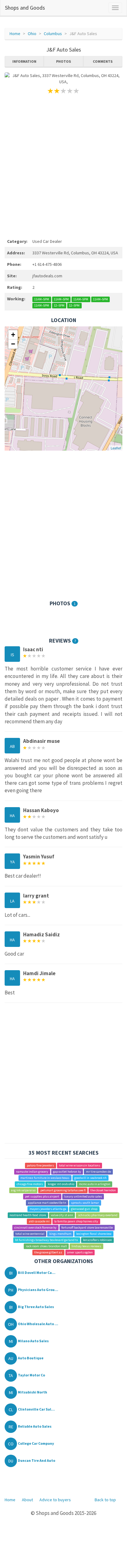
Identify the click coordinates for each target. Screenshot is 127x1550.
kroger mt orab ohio (61, 1184)
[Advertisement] (63, 165)
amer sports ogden (80, 1252)
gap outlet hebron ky (67, 1172)
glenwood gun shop (84, 1209)
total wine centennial (29, 1234)
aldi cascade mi (39, 1221)
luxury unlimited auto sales (83, 1196)
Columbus (53, 33)
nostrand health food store (28, 1215)
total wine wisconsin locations (79, 1165)
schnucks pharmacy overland (97, 1215)
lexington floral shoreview (94, 1234)
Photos (63, 61)
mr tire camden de (98, 1172)
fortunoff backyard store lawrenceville (87, 1227)
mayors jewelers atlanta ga (48, 1209)
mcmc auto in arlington (94, 1184)
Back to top (105, 1499)
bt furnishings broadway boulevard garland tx (46, 1240)
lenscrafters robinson (97, 1240)
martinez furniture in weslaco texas (44, 1178)
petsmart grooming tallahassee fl (63, 1190)
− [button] (13, 344)
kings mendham (60, 1234)
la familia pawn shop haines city (76, 1221)
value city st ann (62, 1215)
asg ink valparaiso (23, 1190)
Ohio (32, 33)
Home (15, 33)
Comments (103, 61)
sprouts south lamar (85, 1203)
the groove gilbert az (48, 1252)
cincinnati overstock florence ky (35, 1227)
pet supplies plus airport (42, 1196)
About (27, 1499)
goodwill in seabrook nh (90, 1178)
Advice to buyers (55, 1499)
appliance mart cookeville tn (47, 1203)
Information (24, 61)
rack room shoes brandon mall (46, 1246)
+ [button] (13, 335)
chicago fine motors (30, 1184)
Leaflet (116, 447)
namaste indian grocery (32, 1172)
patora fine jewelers (40, 1165)
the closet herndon (103, 1190)
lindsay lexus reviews (86, 1246)
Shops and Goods (25, 7)
